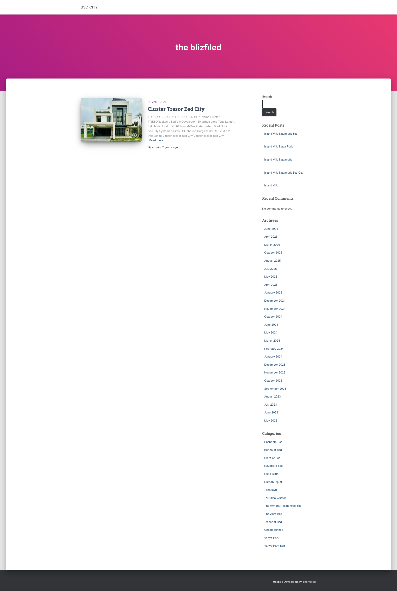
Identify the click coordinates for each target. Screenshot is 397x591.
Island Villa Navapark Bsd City (283, 172)
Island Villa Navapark (278, 159)
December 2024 (274, 300)
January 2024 (273, 356)
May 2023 (270, 420)
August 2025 (272, 260)
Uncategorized (273, 529)
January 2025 (273, 292)
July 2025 (270, 268)
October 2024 (273, 316)
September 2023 (275, 388)
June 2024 (271, 324)
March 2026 (272, 244)
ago (170, 147)
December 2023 (274, 364)
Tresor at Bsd (273, 521)
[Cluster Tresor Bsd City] (111, 119)
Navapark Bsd (273, 465)
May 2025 (270, 276)
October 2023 (273, 380)
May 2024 (270, 332)
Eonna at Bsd (273, 449)
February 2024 (274, 348)
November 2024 (274, 308)
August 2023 (272, 396)
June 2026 (271, 228)
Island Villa (271, 185)
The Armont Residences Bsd (282, 505)
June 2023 (271, 412)
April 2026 (270, 236)
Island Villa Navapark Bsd (281, 133)
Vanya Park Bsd (274, 545)
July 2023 (270, 404)
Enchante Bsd (273, 442)
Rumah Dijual (157, 102)
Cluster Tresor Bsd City (176, 108)
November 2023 (274, 372)
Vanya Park (271, 537)
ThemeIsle (309, 581)
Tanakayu (270, 489)
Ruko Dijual (271, 473)
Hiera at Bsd (272, 457)
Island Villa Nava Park (278, 146)
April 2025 (270, 284)
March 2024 (272, 340)
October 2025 (273, 252)
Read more (156, 140)
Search (267, 96)
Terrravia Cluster (275, 497)
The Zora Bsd (273, 513)
